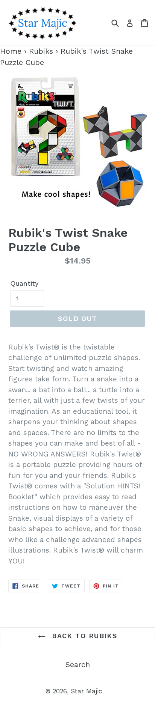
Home (10, 51)
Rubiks (41, 51)
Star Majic (86, 691)
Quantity (24, 283)
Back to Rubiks (83, 636)
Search (77, 664)
